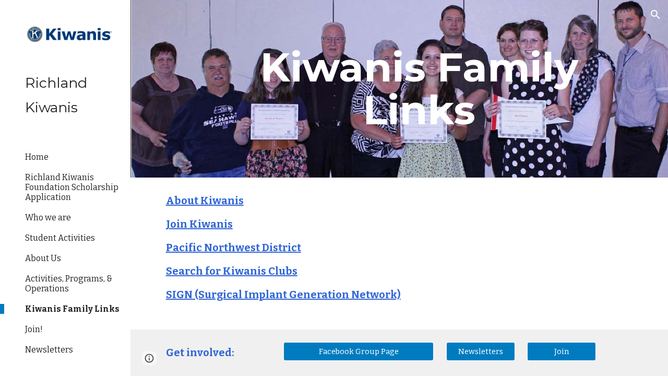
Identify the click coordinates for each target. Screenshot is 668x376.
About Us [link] (43, 258)
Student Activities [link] (60, 238)
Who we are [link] (48, 217)
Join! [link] (34, 329)
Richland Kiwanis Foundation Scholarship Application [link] (71, 187)
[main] (419, 89)
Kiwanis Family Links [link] (72, 309)
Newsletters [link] (49, 350)
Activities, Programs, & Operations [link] (68, 283)
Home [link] (37, 157)
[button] (655, 14)
